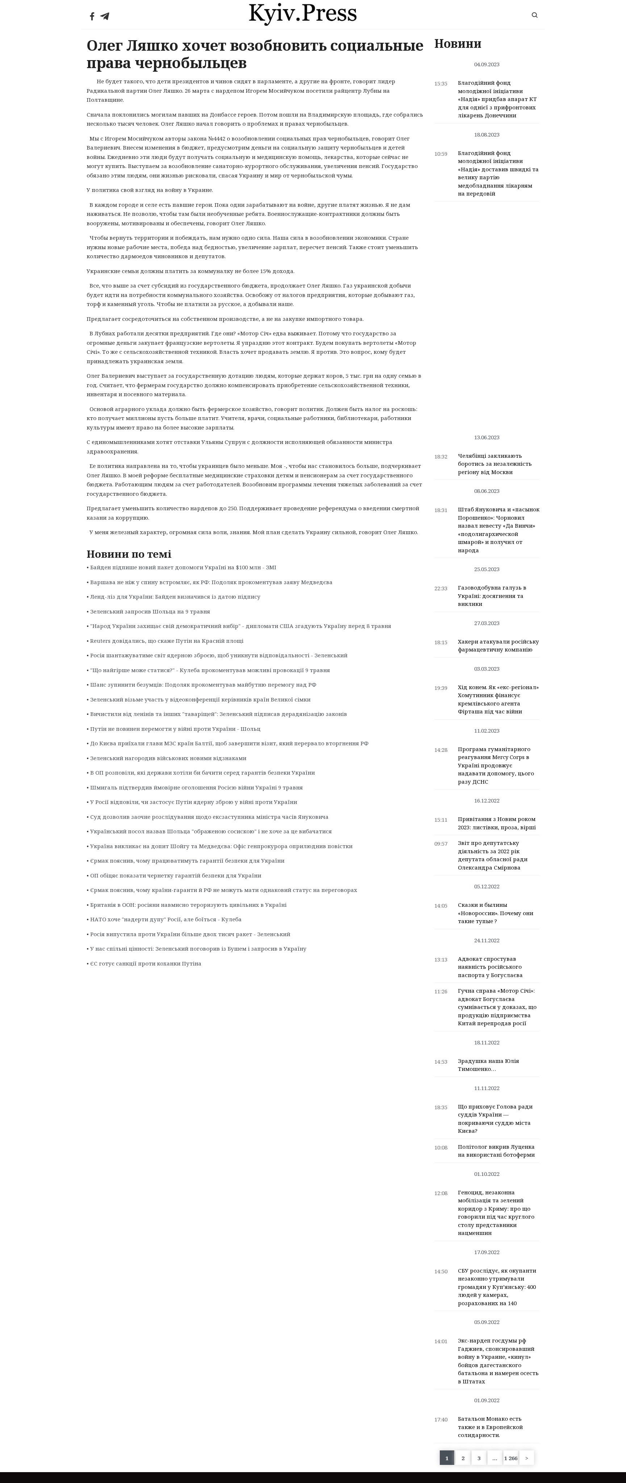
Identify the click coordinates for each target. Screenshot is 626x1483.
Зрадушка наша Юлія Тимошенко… (488, 1065)
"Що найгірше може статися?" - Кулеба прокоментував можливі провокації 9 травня (210, 670)
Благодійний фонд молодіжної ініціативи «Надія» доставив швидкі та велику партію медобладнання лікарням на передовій (498, 173)
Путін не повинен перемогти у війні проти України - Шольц (175, 728)
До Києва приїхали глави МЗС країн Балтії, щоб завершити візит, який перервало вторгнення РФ (229, 743)
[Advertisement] (487, 314)
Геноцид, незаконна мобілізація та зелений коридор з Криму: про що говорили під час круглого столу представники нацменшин (496, 1213)
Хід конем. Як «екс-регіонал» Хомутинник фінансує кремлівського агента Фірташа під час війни (498, 699)
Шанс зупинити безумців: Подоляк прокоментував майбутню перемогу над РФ (203, 684)
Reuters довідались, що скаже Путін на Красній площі (166, 640)
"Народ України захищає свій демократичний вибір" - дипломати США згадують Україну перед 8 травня (240, 625)
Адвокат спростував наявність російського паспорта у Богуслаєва (490, 967)
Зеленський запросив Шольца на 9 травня (150, 611)
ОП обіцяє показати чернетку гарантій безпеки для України (175, 875)
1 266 (510, 1458)
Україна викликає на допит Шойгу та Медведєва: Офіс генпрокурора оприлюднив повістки (221, 846)
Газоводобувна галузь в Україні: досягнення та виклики (492, 595)
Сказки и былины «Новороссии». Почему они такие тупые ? (495, 913)
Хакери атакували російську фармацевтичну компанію (498, 645)
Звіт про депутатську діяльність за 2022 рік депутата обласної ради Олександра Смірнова (492, 855)
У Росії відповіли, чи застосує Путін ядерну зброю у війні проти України (193, 801)
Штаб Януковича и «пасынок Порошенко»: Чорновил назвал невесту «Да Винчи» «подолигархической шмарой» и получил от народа (498, 530)
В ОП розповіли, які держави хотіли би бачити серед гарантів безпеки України (202, 772)
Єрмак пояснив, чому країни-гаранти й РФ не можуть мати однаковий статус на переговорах (223, 889)
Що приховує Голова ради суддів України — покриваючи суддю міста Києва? (495, 1119)
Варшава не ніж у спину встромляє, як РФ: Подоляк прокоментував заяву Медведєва (211, 582)
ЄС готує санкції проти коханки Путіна (145, 963)
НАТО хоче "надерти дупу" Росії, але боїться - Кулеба (166, 919)
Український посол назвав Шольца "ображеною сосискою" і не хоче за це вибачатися (211, 831)
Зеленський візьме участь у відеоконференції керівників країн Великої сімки (200, 699)
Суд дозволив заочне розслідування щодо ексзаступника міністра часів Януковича (209, 816)
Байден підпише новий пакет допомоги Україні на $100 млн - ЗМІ (183, 567)
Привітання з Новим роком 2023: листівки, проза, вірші (497, 823)
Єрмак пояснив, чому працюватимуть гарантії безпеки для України (187, 860)
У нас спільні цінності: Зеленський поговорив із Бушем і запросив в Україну (198, 948)
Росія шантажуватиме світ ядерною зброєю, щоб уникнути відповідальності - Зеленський (218, 655)
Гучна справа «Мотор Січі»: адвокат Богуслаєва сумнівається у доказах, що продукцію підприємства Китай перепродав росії (497, 1007)
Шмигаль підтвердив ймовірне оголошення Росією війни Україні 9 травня (196, 787)
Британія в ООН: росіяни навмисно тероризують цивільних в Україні (188, 904)
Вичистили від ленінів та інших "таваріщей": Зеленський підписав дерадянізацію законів (218, 713)
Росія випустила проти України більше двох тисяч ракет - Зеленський (190, 934)
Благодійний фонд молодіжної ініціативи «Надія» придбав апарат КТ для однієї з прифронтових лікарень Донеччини (497, 99)
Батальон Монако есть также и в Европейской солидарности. (490, 1426)
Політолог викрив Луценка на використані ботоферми (496, 1151)
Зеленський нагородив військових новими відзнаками (168, 758)
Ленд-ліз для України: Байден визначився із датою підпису (175, 596)
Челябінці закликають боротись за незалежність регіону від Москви (495, 464)
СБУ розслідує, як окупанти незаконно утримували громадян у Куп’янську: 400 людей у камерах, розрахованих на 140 (497, 1287)
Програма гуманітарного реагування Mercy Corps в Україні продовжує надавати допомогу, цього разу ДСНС (496, 765)
